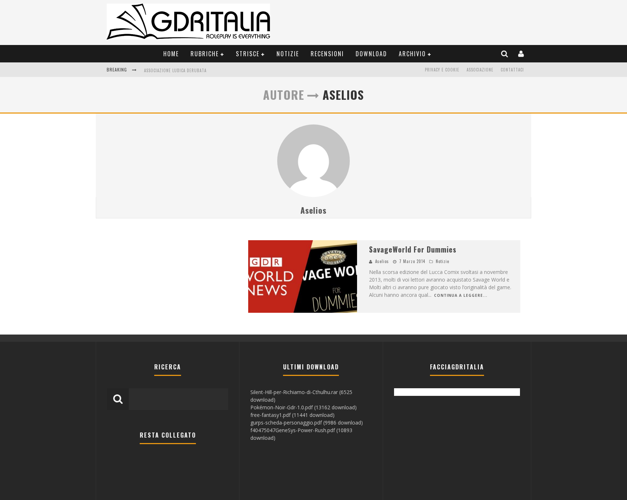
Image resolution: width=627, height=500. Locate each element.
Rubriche (204, 53)
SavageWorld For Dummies (412, 249)
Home (171, 53)
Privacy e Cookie (442, 70)
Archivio (412, 53)
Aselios (313, 210)
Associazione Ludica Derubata (175, 70)
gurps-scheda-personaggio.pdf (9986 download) (306, 422)
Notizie (287, 53)
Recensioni (327, 53)
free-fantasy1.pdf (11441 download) (292, 414)
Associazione (480, 70)
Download (371, 53)
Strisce (247, 53)
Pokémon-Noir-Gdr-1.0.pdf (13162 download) (303, 407)
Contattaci (512, 70)
